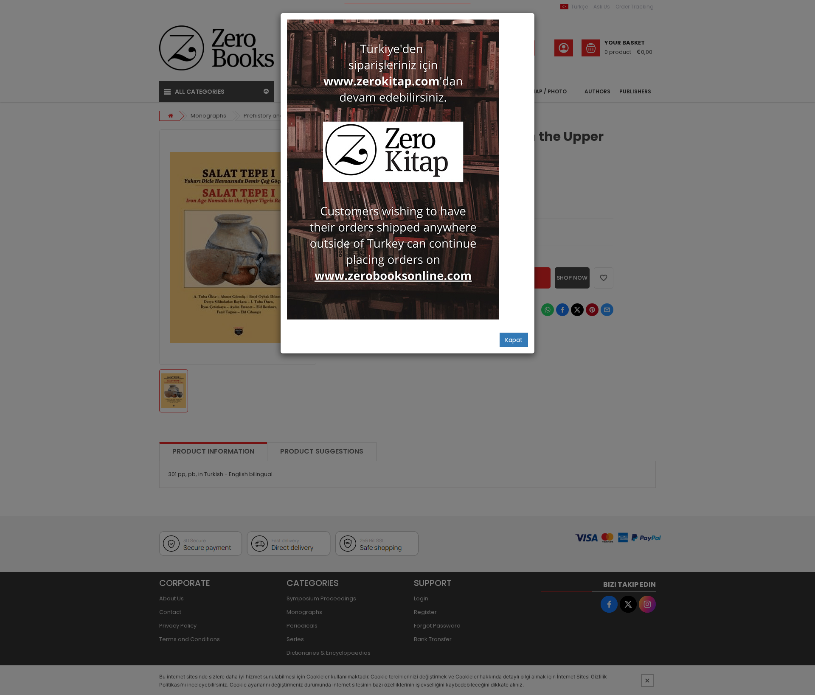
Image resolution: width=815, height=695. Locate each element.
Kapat (514, 340)
